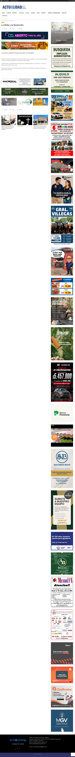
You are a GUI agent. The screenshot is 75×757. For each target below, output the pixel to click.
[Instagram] (70, 1)
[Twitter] (72, 1)
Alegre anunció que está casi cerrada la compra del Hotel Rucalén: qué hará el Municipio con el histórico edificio (40, 127)
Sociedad (5, 20)
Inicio (2, 20)
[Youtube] (73, 1)
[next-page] (4, 132)
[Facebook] (69, 1)
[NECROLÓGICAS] (24, 120)
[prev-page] (2, 132)
